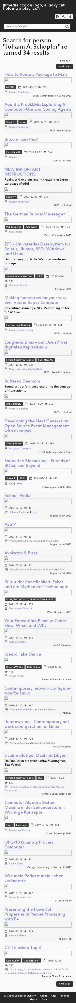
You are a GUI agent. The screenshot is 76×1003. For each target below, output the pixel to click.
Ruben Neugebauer (21, 787)
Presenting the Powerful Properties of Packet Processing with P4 (34, 914)
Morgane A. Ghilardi (20, 608)
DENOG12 (66, 713)
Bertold (21, 541)
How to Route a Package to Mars (35, 74)
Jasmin (25, 569)
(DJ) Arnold (16, 969)
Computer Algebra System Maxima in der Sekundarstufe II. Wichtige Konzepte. (35, 807)
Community (12, 960)
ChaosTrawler (32, 960)
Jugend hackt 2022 (61, 515)
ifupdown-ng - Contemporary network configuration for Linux (37, 725)
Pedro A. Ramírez (18, 408)
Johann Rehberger (19, 127)
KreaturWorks (14, 667)
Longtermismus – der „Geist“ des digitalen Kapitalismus (35, 345)
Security (11, 122)
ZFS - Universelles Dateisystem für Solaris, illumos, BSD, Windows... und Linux (37, 249)
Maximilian (52, 541)
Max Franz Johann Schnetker (25, 369)
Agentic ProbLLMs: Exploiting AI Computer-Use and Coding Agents (37, 107)
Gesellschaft (13, 152)
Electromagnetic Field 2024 (56, 487)
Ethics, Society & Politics (20, 360)
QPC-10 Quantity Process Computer (28, 845)
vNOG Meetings (62, 645)
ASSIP (10, 524)
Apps (53, 996)
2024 (22, 478)
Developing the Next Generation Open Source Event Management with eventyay (36, 426)
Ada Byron (31, 227)
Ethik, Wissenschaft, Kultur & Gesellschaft (30, 599)
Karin (27, 969)
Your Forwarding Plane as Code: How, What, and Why (35, 624)
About (43, 996)
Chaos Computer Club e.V (21, 996)
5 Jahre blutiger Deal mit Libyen (35, 755)
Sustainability (13, 443)
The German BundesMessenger (34, 214)
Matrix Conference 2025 (58, 235)
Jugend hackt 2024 (61, 573)
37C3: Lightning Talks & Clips (55, 452)
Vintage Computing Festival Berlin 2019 (49, 867)
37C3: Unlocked (63, 205)
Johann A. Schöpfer (20, 92)
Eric (29, 541)
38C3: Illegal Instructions (58, 372)
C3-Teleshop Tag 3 (22, 948)
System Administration (19, 276)
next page (64, 66)
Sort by (64, 60)
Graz (9, 825)
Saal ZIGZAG (45, 360)
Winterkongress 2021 (59, 612)
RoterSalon (33, 667)
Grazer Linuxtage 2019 (59, 833)
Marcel (50, 569)
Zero (23, 122)
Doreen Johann (41, 787)
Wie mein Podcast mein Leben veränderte (33, 879)
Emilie (22, 512)
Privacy (33, 999)
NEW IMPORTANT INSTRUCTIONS (22, 172)
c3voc (44, 999)
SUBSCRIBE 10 (63, 900)
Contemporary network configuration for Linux (37, 691)
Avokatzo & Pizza (21, 553)
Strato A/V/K (16, 676)
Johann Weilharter (19, 830)
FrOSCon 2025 (63, 289)
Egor (12, 569)
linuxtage (21, 825)
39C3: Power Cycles (61, 130)
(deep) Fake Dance (22, 654)
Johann (13, 157)
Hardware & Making (18, 325)
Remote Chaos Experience (57, 679)
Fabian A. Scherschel (20, 897)
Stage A (10, 478)
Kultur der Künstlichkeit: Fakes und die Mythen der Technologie (36, 585)
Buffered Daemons (22, 381)
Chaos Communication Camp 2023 (52, 96)
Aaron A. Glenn (17, 642)
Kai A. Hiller (15, 232)
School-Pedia (17, 496)
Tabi (62, 569)
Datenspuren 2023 (61, 160)
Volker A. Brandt (18, 285)
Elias (33, 512)
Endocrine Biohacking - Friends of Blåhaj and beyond (37, 464)
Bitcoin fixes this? (21, 139)
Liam (42, 569)
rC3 (40, 778)
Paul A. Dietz (16, 863)
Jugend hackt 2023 (61, 544)
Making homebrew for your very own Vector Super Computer (35, 301)
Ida (18, 569)
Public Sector (13, 227)
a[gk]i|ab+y (15, 483)
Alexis (13, 541)
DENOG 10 (65, 939)
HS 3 (39, 276)
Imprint (64, 996)
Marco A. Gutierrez (20, 448)
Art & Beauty (13, 404)
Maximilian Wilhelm (21, 709)
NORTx (10, 87)
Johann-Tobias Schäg (21, 330)
